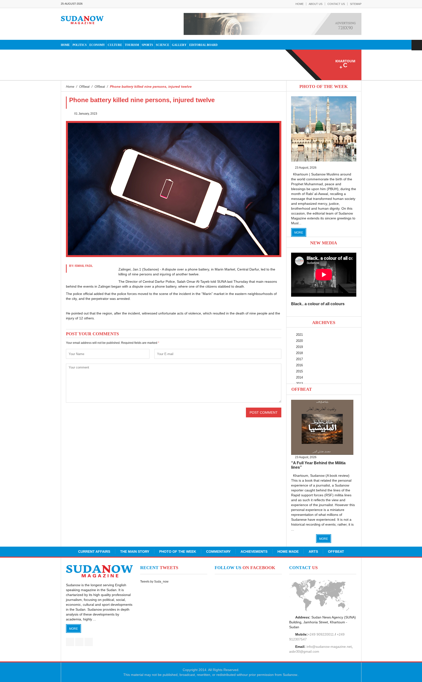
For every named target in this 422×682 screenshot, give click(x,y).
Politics (80, 45)
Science (162, 45)
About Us (315, 3)
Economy (97, 45)
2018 (299, 353)
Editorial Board (203, 45)
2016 (299, 365)
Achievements (254, 551)
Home (299, 3)
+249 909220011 (321, 634)
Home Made (288, 551)
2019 (299, 347)
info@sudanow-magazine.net (329, 647)
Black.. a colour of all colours (318, 304)
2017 (299, 359)
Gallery (179, 45)
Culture (115, 45)
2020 (299, 341)
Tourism (132, 45)
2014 (299, 377)
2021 (299, 334)
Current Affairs (94, 551)
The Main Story (134, 551)
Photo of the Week (177, 551)
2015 (299, 371)
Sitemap (355, 3)
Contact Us (336, 3)
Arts (313, 551)
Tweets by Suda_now (154, 581)
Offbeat (301, 389)
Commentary (218, 551)
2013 (299, 383)
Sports (147, 45)
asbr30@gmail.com (304, 651)
